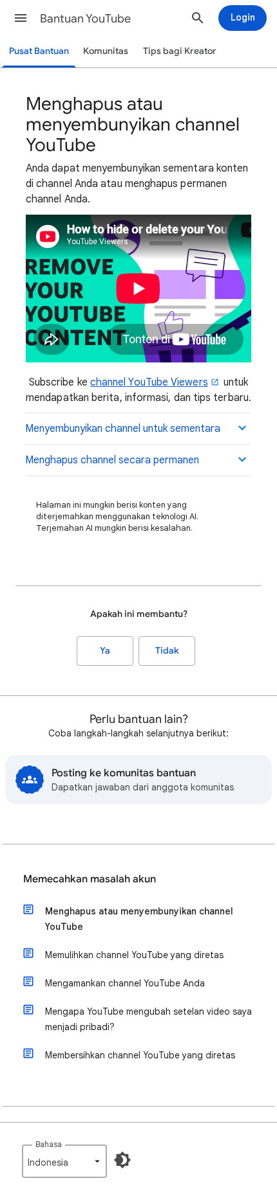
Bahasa (48, 1144)
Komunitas (105, 51)
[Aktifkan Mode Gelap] (122, 1160)
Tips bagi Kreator (179, 51)
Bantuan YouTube (85, 19)
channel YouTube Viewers (149, 382)
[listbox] (64, 1161)
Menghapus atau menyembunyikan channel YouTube (139, 918)
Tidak (166, 650)
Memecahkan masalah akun (89, 879)
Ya (105, 650)
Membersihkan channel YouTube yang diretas (140, 1055)
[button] (20, 18)
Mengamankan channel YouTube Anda (125, 983)
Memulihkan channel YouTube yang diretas (134, 955)
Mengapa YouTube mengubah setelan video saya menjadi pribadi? (148, 1019)
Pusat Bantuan (39, 51)
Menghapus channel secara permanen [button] (112, 460)
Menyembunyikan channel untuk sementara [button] (122, 428)
